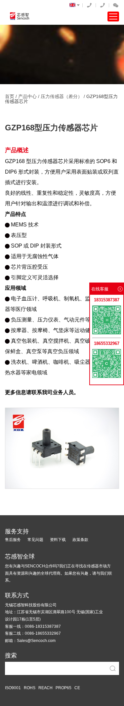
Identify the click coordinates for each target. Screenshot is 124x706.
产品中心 (27, 96)
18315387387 (89, 5)
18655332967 (102, 5)
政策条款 (80, 540)
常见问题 (35, 540)
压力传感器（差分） (61, 96)
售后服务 (13, 540)
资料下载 (58, 540)
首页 (9, 96)
